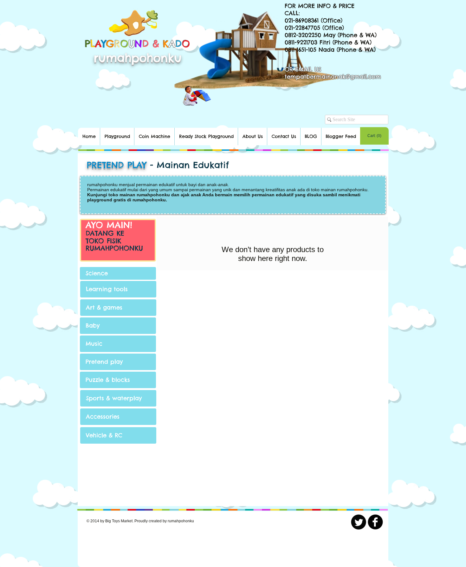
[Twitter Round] (358, 522)
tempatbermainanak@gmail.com (333, 76)
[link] (374, 136)
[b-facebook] (375, 522)
